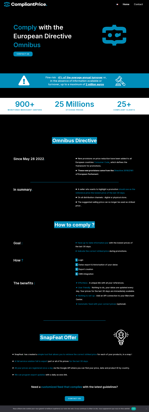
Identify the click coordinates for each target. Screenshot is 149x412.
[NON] (146, 409)
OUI (133, 408)
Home (126, 4)
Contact (138, 4)
